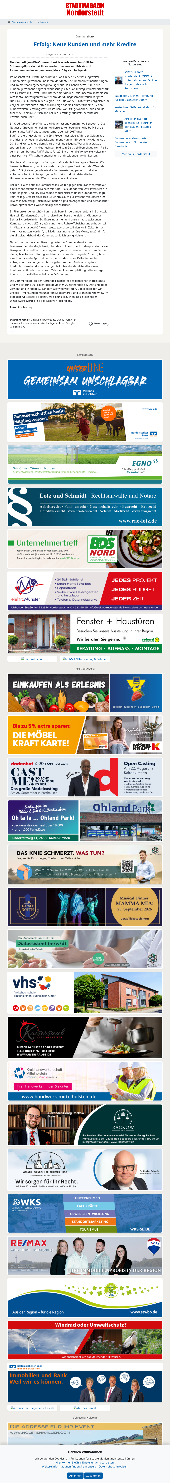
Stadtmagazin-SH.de (21, 22)
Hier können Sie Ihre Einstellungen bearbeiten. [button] (85, 1462)
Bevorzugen (101, 323)
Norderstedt (42, 22)
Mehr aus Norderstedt (136, 154)
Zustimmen (93, 1476)
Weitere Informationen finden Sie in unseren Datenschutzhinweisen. (85, 1466)
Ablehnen (75, 1476)
